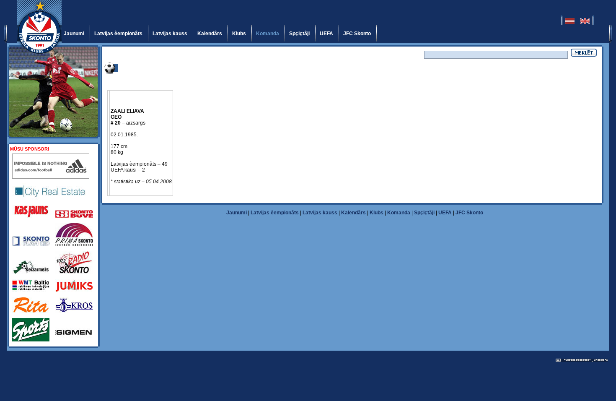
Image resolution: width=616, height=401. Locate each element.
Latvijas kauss (170, 33)
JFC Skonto (357, 33)
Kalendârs (209, 33)
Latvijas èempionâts (118, 33)
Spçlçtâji (299, 33)
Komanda (267, 33)
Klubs (239, 33)
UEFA (326, 33)
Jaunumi (74, 33)
